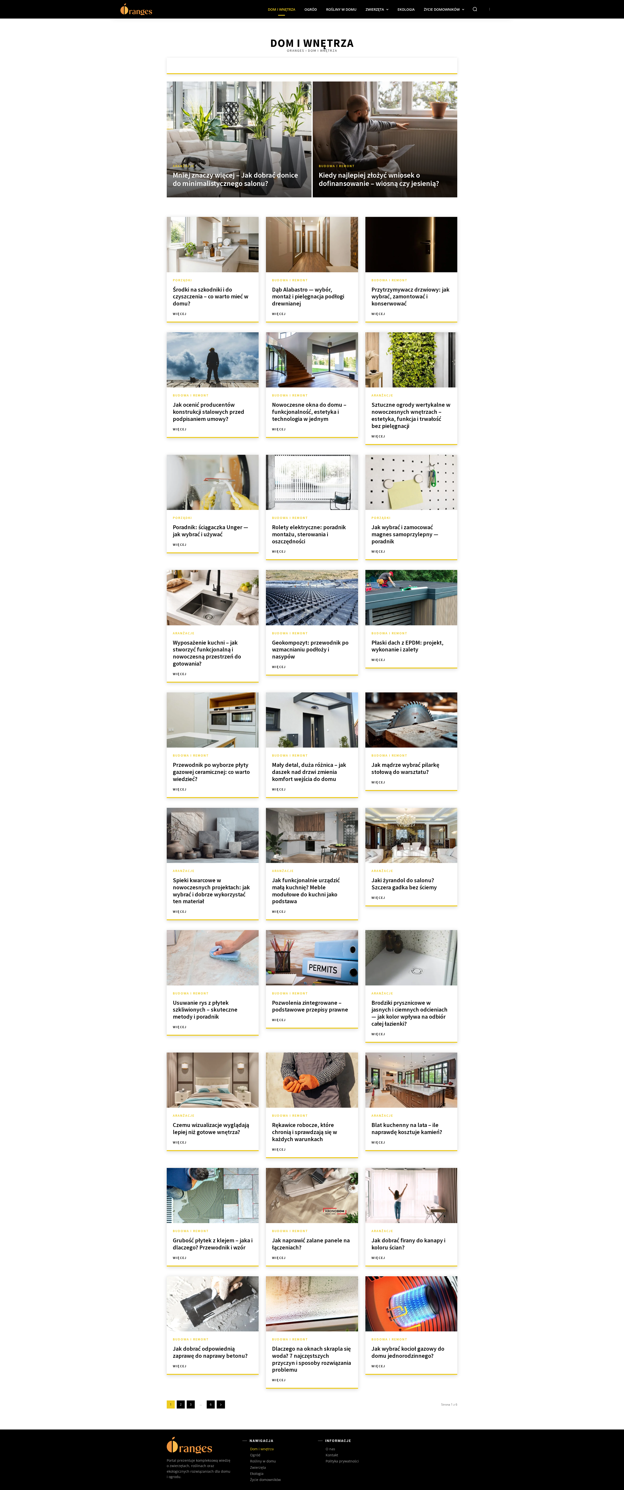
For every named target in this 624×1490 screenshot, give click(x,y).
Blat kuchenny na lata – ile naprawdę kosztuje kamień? (406, 1128)
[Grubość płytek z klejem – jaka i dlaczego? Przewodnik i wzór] (213, 1195)
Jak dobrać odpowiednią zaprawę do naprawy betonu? (210, 1352)
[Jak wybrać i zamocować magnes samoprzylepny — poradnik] (411, 482)
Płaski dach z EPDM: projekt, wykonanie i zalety (407, 646)
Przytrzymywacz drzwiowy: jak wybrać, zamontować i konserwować (410, 296)
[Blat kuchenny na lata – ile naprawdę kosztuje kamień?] (411, 1080)
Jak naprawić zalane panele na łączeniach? (311, 1244)
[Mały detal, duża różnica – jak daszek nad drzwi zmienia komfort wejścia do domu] (312, 720)
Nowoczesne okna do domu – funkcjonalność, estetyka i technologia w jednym (309, 412)
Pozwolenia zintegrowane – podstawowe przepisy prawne (310, 1006)
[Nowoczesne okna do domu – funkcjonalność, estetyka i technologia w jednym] (312, 359)
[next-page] (221, 1404)
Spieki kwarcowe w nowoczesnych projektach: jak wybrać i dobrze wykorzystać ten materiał (211, 890)
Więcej (180, 313)
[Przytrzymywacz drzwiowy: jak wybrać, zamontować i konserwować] (411, 244)
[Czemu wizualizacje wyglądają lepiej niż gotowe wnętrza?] (213, 1080)
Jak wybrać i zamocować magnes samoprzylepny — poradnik (404, 534)
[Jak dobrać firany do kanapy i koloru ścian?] (411, 1195)
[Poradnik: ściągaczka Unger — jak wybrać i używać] (213, 482)
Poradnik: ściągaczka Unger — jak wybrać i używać (210, 530)
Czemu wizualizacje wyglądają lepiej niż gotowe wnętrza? (211, 1128)
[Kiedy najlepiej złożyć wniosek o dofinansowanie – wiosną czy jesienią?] (385, 139)
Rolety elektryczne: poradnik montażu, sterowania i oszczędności (309, 534)
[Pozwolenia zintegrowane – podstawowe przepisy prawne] (312, 957)
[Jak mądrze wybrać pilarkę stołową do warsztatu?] (411, 720)
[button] (474, 9)
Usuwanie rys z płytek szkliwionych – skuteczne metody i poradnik (205, 1010)
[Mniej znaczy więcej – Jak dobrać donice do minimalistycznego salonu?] (239, 139)
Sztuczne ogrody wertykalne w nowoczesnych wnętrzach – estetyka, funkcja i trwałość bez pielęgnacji (410, 415)
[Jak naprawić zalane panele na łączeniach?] (312, 1195)
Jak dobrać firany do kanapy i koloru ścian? (408, 1244)
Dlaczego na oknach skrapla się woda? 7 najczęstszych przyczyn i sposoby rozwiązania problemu (311, 1359)
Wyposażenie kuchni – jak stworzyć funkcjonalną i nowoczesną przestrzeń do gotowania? (207, 653)
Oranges (295, 50)
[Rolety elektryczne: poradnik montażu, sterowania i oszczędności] (312, 482)
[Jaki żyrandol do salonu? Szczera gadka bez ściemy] (411, 835)
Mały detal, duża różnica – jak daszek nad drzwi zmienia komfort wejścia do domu (309, 772)
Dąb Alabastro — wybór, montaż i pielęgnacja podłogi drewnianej (308, 296)
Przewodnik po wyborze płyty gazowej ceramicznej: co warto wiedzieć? (211, 772)
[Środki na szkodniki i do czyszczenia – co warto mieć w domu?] (213, 244)
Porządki (344, 65)
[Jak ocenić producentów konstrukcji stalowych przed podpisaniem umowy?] (213, 359)
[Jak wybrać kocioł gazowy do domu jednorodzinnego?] (411, 1303)
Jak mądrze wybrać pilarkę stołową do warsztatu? (405, 768)
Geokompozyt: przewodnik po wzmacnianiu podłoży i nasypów (310, 649)
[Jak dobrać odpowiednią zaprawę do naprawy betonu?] (213, 1303)
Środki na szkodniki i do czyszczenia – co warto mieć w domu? (210, 296)
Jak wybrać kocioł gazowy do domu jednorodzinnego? (407, 1352)
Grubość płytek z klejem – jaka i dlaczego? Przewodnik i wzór (213, 1244)
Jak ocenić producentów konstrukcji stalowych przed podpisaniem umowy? (208, 412)
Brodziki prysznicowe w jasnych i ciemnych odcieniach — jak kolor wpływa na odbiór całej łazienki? (409, 1013)
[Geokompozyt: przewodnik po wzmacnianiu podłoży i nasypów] (312, 597)
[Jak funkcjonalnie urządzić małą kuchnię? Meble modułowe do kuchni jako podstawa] (312, 835)
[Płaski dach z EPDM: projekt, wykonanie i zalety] (411, 597)
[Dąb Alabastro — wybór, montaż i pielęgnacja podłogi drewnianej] (312, 244)
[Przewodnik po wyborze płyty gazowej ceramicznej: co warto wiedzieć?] (213, 720)
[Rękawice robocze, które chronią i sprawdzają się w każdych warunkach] (312, 1080)
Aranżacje (280, 65)
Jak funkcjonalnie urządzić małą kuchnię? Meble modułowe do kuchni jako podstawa (306, 890)
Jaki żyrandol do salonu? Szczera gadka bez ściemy (404, 883)
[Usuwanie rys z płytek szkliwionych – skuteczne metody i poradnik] (213, 957)
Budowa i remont (313, 65)
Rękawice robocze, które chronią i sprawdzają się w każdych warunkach (304, 1132)
